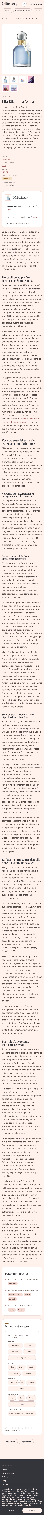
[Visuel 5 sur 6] (5, 88)
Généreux (14, 1373)
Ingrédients (26, 1442)
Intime (12, 1367)
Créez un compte (11, 1428)
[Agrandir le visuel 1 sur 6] (22, 49)
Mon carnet (35, 4)
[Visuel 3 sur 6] (22, 79)
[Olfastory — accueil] (10, 4)
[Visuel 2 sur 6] (14, 79)
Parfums (7, 11)
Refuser (11, 1510)
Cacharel (21, 19)
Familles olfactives (22, 11)
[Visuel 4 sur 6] (31, 79)
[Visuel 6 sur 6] (14, 88)
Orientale (6, 178)
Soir (21, 1398)
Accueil (4, 19)
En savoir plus (26, 1505)
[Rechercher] (24, 4)
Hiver (22, 1388)
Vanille (11, 1310)
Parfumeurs (6, 1477)
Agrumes (12, 1283)
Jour (11, 1398)
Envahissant (29, 1373)
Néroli (27, 1294)
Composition (10, 1442)
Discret (21, 1367)
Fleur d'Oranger (15, 1294)
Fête (22, 1404)
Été (22, 1382)
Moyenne (15, 1352)
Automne (31, 1382)
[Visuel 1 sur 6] (5, 79)
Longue (29, 1352)
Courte (30, 1345)
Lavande (12, 1299)
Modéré (31, 1367)
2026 (4, 165)
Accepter (32, 1510)
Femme (5, 172)
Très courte (15, 1345)
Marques (5, 1481)
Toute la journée (22, 1358)
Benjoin (21, 1310)
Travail (31, 1398)
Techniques (6, 1484)
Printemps (13, 1382)
